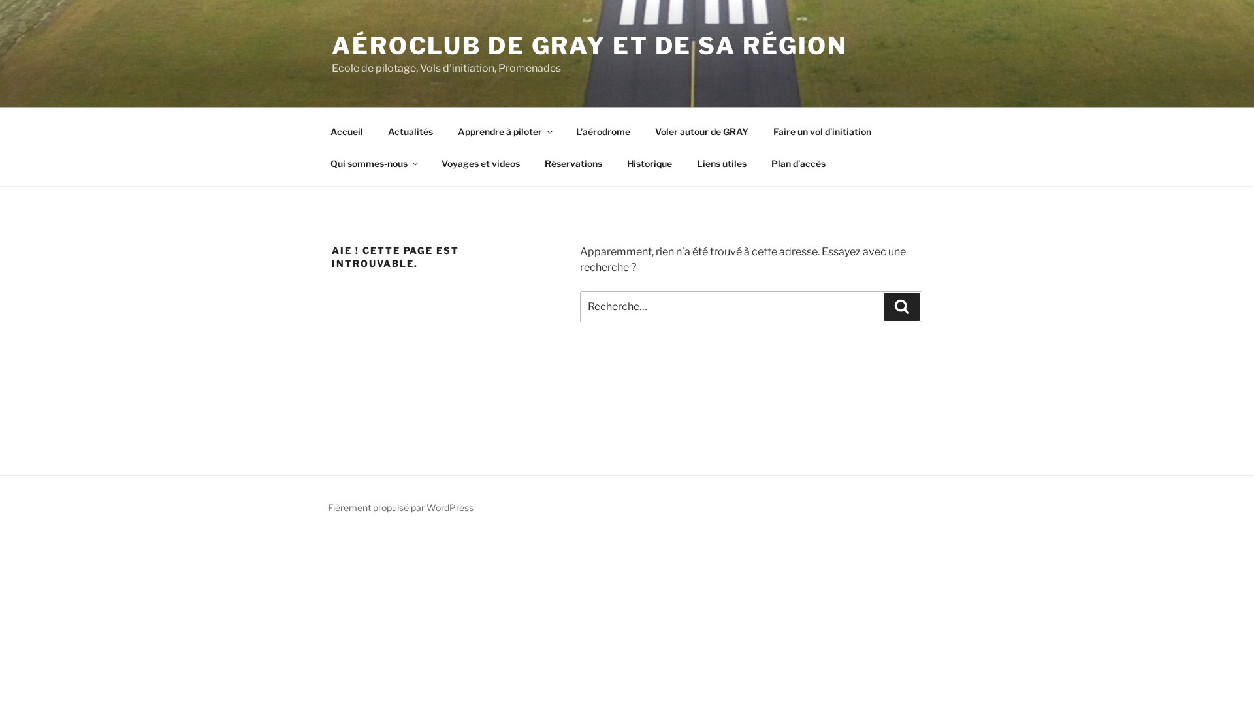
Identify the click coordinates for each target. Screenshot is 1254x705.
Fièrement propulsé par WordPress (401, 507)
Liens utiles (722, 163)
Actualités (410, 131)
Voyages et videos (481, 163)
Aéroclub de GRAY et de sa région (589, 45)
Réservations (573, 163)
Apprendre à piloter (500, 131)
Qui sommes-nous (369, 163)
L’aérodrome (603, 131)
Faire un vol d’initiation (822, 131)
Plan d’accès (798, 163)
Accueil (346, 131)
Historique (649, 163)
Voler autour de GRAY (701, 131)
